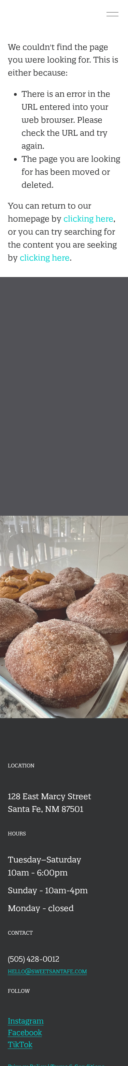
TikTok (20, 1044)
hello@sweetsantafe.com (47, 970)
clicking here (88, 219)
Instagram (26, 1021)
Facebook (25, 1032)
